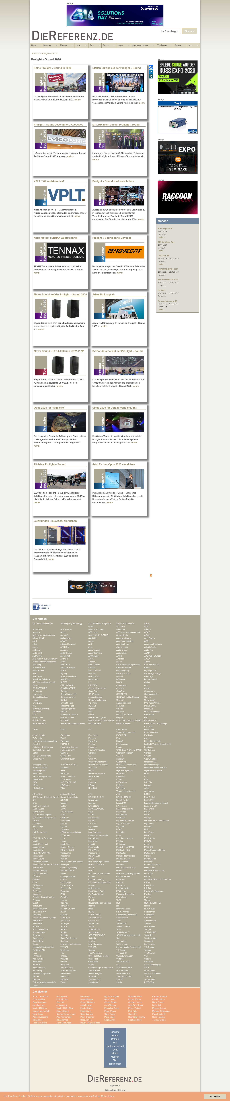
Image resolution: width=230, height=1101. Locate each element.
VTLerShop (37, 971)
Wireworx (64, 976)
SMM (118, 929)
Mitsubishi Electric (40, 862)
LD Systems (121, 815)
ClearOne (120, 691)
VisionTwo (148, 962)
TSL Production (95, 953)
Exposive (92, 738)
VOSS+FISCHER (124, 968)
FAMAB (119, 741)
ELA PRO (64, 720)
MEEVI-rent (149, 853)
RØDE (91, 912)
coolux (35, 700)
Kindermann (93, 800)
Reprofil (91, 906)
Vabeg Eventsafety (124, 956)
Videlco (147, 959)
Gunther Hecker (135, 1002)
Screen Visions (95, 918)
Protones (36, 900)
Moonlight (64, 865)
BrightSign (148, 676)
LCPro (91, 815)
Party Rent (149, 885)
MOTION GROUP (96, 865)
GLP (90, 756)
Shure (91, 926)
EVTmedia (37, 738)
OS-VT (35, 882)
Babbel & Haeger (67, 668)
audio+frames (66, 653)
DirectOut (148, 709)
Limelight (148, 826)
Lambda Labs (38, 809)
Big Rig (63, 673)
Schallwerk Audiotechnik (126, 915)
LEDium (36, 820)
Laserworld (149, 809)
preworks (36, 894)
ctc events (92, 703)
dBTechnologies (67, 706)
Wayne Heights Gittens (90, 1023)
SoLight (147, 929)
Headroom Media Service (155, 768)
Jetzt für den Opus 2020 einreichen (113, 464)
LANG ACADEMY (96, 809)
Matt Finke (132, 1011)
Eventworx (93, 735)
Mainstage (120, 844)
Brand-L (119, 676)
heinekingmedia (39, 771)
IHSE (146, 779)
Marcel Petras (134, 1008)
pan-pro (91, 885)
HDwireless (121, 768)
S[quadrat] (148, 941)
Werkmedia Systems (41, 973)
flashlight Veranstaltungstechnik (158, 744)
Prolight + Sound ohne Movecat (111, 238)
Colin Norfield (62, 999)
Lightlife (63, 826)
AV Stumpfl (65, 656)
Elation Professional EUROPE (101, 720)
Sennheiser (65, 921)
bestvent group (122, 670)
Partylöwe (36, 888)
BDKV (63, 670)
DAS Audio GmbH (152, 703)
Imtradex (92, 782)
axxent (119, 662)
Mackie (35, 841)
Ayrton (147, 662)
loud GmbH (149, 832)
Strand (119, 938)
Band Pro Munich (123, 668)
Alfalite (147, 635)
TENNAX (64, 947)
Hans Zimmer (158, 1002)
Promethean (121, 897)
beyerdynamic (150, 670)
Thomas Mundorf (63, 1023)
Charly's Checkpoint (97, 688)
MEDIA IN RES (123, 850)
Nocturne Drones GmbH (99, 874)
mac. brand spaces (124, 838)
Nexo (90, 870)
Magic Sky (65, 844)
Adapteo (36, 632)
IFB (89, 779)
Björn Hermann (134, 996)
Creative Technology (97, 700)
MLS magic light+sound (98, 862)
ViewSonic (37, 962)
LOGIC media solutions (70, 832)
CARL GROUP (67, 685)
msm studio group (152, 865)
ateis (90, 647)
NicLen (119, 870)
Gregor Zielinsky (87, 1002)
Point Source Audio (96, 891)
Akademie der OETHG (98, 635)
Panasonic (121, 885)
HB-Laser (92, 768)
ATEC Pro (64, 647)
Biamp (35, 673)
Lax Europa (121, 812)
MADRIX (148, 841)
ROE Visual (149, 909)
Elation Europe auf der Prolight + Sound (116, 68)
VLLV (118, 965)
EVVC (63, 738)
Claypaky (64, 691)
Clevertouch (149, 691)
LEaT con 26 (163, 255)
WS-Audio (92, 976)
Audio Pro (148, 650)
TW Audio (36, 956)
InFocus (91, 785)
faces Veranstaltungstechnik (44, 741)
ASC (90, 644)
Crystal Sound (66, 703)
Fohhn (119, 747)
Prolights (64, 897)
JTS (118, 794)
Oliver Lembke (86, 1014)
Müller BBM (37, 868)
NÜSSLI (36, 876)
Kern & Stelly (150, 797)
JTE (90, 794)
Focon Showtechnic (69, 747)
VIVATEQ (64, 965)
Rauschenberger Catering (99, 903)
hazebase (64, 768)
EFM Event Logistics (97, 718)
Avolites (91, 662)
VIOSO (63, 962)
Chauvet (120, 688)
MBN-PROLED (67, 850)
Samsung (36, 915)
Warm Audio (149, 971)
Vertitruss (120, 959)
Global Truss (65, 756)
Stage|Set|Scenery (68, 938)
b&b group (36, 665)
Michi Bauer (37, 1014)
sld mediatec (149, 926)
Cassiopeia (121, 685)
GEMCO (64, 753)
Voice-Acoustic (39, 968)
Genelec (92, 753)
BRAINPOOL (94, 676)
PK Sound (36, 891)
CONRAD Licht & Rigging (127, 697)
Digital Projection (67, 709)
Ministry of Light (123, 859)
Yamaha (36, 979)
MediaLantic (65, 853)
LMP (146, 829)
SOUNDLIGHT (123, 932)
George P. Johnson (124, 753)
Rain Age (64, 903)
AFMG (147, 632)
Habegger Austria (40, 765)
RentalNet (64, 906)
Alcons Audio (122, 635)
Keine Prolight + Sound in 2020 (52, 68)
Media (119, 46)
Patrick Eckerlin (159, 1014)
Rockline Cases (123, 909)
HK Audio (64, 773)
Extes (118, 738)
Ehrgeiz (119, 718)
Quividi (147, 900)
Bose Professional (68, 676)
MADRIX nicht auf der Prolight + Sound (116, 124)
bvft (90, 682)
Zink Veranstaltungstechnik (44, 982)
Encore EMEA (94, 723)
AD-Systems (66, 629)
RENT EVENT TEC (152, 903)
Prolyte (91, 897)
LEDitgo (147, 818)
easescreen (37, 718)
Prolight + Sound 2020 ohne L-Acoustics (58, 124)
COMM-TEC (122, 694)
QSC (118, 900)
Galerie (177, 45)
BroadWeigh (65, 679)
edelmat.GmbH (67, 718)
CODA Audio (93, 694)
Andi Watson (61, 996)
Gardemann (149, 750)
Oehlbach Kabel (123, 876)
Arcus (91, 641)
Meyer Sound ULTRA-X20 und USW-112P (59, 351)
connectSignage (95, 697)
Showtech (36, 926)
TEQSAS (92, 947)
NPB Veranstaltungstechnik (128, 874)
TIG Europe (149, 947)
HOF (146, 773)
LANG (63, 809)
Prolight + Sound (49, 53)
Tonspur (91, 950)
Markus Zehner (67, 847)
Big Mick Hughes (111, 996)
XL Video (148, 976)
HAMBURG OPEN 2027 (168, 269)
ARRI (146, 641)
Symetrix (64, 941)
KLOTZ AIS (149, 800)
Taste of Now (122, 944)
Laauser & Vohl (150, 806)
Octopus (92, 876)
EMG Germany (39, 723)
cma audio (37, 694)
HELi (62, 771)
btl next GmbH (150, 679)
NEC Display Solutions (126, 868)
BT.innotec (120, 679)
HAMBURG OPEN (68, 765)
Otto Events (65, 882)
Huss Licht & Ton (67, 776)
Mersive (147, 856)
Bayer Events (38, 670)
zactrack (64, 979)
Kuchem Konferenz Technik (156, 803)
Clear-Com (93, 691)
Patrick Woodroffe (40, 1017)
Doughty (120, 712)
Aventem (64, 659)
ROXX (63, 912)
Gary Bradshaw (39, 1002)
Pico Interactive (123, 888)
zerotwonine (149, 979)
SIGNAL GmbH (123, 926)
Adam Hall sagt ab (103, 294)
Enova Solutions (123, 723)
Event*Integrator (151, 732)
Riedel (147, 906)
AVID (90, 659)
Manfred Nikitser (39, 1008)
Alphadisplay (65, 638)
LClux (62, 815)
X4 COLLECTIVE (124, 976)
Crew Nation (149, 700)
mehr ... (162, 237)
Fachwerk (64, 741)
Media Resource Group (154, 850)
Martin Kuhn (85, 1011)
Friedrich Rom (158, 999)
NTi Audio (148, 874)
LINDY (35, 829)
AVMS (63, 662)
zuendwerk (93, 982)
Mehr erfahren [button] (107, 1096)
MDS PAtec (93, 850)
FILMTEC (64, 744)
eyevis (147, 738)
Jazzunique (149, 791)
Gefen (35, 753)
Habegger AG (150, 762)
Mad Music (93, 841)
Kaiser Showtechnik (69, 797)
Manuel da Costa (111, 1008)
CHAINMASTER (67, 688)
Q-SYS (91, 900)
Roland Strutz (62, 1020)
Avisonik (120, 659)
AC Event (120, 626)
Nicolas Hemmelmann (66, 1014)
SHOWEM (37, 923)
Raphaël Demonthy (136, 1017)
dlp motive (36, 712)
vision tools (93, 962)
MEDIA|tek (121, 853)
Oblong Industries (68, 876)
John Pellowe (86, 1005)
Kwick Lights (93, 806)
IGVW (119, 779)
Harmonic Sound (39, 768)
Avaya (119, 656)
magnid (91, 844)
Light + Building (123, 823)
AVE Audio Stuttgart (152, 656)
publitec (63, 900)
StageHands (37, 938)
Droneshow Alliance (69, 715)
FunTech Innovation (96, 750)
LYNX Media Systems (42, 838)
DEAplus (92, 706)
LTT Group (65, 835)
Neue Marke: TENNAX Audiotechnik (55, 238)
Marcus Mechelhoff (40, 1011)
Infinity (35, 785)
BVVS (119, 682)
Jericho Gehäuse (67, 794)
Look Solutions (94, 832)
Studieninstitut (150, 938)
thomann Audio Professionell (128, 947)
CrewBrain (37, 703)
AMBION (92, 638)
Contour (147, 697)
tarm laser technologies (70, 944)
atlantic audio (122, 647)
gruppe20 (120, 759)
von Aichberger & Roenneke (100, 968)
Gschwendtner (150, 759)
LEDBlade (120, 818)
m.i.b (62, 838)
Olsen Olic (132, 1014)
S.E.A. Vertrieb (122, 912)
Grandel (147, 756)
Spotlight (64, 935)
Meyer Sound (38, 859)
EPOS (35, 729)
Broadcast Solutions (41, 679)
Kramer (91, 803)
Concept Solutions (40, 697)
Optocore (120, 879)
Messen (63, 46)
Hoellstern (120, 773)
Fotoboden (148, 747)
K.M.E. (147, 794)
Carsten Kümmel (159, 996)
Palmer (147, 882)
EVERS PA (121, 735)
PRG (62, 894)
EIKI (146, 718)
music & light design (69, 868)
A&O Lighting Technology (71, 623)
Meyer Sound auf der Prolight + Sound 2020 (60, 294)
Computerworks (151, 694)
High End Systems (124, 771)
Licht (78, 46)
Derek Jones (110, 999)
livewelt (91, 829)
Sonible (63, 932)
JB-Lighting (37, 794)
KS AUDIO (121, 803)
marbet (147, 844)
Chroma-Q (37, 691)
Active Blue (37, 629)
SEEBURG (37, 921)
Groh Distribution (67, 759)
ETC (90, 729)
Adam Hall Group (95, 629)
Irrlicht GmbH (38, 788)
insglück (147, 785)
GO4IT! (119, 756)
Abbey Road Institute (125, 623)
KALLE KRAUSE (123, 797)
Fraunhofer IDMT (67, 750)
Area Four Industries (125, 641)
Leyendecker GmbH (125, 820)
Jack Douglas (38, 1005)
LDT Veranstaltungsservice (44, 818)
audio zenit (37, 653)
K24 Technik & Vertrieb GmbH (45, 797)
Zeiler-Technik (94, 979)
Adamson (120, 629)
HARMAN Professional (126, 765)
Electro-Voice (150, 720)
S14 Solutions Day (166, 242)
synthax (91, 941)
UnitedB (63, 956)
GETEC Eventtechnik (41, 756)
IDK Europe (65, 779)
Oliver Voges (110, 1014)
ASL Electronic (122, 644)
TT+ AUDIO (121, 953)
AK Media (64, 635)
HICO (90, 771)
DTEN (91, 715)
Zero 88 (119, 979)
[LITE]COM (149, 982)
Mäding (119, 841)
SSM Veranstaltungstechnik (128, 935)
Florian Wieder (134, 999)
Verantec (64, 959)
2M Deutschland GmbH (42, 623)
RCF (118, 903)
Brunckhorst (93, 679)
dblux (34, 706)
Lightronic (120, 826)
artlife (34, 644)
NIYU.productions (40, 874)
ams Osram (149, 638)
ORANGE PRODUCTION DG (157, 879)
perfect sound (94, 888)
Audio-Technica (95, 653)
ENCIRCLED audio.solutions (72, 723)
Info (189, 46)
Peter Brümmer (87, 1017)
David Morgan (86, 999)
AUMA (147, 653)
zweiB (119, 982)
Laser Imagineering (124, 809)
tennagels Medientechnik (43, 947)
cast (146, 685)
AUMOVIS (37, 656)
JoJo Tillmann (110, 1005)
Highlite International (153, 771)
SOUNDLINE (150, 932)
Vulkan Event (94, 971)
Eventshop (65, 735)
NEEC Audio (149, 868)
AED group (93, 632)
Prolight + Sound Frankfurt (43, 897)
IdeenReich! (37, 779)
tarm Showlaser (95, 944)
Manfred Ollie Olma (64, 1008)
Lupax (119, 835)
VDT (146, 956)
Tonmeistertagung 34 (167, 301)
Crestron (120, 700)
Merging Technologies (125, 856)
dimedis (119, 709)
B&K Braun (65, 665)
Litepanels (64, 829)
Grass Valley (38, 759)
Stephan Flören (134, 1020)
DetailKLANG (150, 706)
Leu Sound (65, 820)
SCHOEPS (65, 918)
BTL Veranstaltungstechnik (44, 682)
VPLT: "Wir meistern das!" (49, 181)
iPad (115, 1042)
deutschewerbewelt (40, 709)
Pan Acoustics (66, 885)
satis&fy (63, 915)
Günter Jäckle (110, 1002)
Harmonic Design (151, 765)
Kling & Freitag (122, 800)
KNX (34, 803)
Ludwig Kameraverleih (98, 835)
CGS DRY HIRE (39, 688)
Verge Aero (93, 959)
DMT (90, 712)
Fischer (91, 744)
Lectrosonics (94, 818)
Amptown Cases (123, 638)
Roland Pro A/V (39, 912)
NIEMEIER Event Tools (154, 870)
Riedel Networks (39, 909)
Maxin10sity (37, 850)
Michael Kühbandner (161, 1011)
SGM (118, 921)
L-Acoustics (121, 806)
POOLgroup (121, 891)
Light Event (149, 823)
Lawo (90, 812)
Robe (90, 909)
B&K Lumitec (94, 665)
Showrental (121, 923)
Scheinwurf (149, 915)
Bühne (105, 46)
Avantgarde (93, 656)
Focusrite (92, 747)
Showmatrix (93, 923)
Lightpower (93, 826)
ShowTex (64, 926)
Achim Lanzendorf (40, 996)
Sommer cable (38, 932)
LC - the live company (42, 815)
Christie (147, 688)
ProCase (148, 894)
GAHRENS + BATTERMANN (129, 750)
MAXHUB (148, 847)
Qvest (35, 903)
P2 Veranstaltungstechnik (99, 882)
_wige (35, 985)
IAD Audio (120, 776)
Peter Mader (109, 1017)
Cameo (35, 685)
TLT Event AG (38, 950)
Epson (63, 729)
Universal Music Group (98, 956)
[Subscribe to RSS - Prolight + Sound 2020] (92, 575)
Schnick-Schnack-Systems (44, 918)
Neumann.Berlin (67, 870)
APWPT (63, 641)
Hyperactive (93, 776)
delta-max (120, 706)
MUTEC (92, 868)
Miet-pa (63, 859)
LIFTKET (92, 823)
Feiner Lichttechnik (152, 741)
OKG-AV (36, 879)
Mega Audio (37, 856)
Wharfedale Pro (123, 973)
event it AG (149, 729)
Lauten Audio (38, 812)
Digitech (91, 709)
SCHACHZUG (94, 915)
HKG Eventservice (96, 773)
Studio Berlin (37, 941)
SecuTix (147, 918)
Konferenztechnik (139, 46)
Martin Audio (93, 847)
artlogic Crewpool (67, 644)
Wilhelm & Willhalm (152, 973)
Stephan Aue (109, 1020)
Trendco (147, 950)
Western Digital (95, 973)
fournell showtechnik (41, 750)
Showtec (148, 923)
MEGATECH (94, 856)
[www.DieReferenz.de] (72, 42)
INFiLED (148, 782)
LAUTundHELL (66, 812)
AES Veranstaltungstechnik (128, 632)
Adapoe (147, 629)
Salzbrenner (149, 912)
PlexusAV (64, 891)
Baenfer (91, 668)
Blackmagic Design (152, 673)
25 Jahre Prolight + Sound (49, 464)
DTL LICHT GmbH (124, 715)
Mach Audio (149, 838)
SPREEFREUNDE (96, 935)
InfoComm (65, 785)
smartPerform (94, 929)
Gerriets (147, 753)
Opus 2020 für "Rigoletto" (49, 407)
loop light (120, 832)
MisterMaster (150, 859)
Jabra (146, 788)
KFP (34, 800)
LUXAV (147, 835)
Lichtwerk (36, 823)
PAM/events (37, 885)
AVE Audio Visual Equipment (44, 659)
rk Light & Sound (67, 909)
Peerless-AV (65, 888)
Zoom (62, 982)
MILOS (91, 859)
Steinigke (92, 938)
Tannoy (35, 944)
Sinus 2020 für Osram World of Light (114, 407)
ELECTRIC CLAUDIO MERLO (129, 720)
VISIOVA (36, 965)
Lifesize (63, 823)
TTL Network (149, 953)
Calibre (147, 682)
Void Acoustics (66, 968)
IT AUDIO (92, 788)
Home (33, 45)
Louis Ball (156, 1005)
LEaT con (64, 818)
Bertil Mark (85, 996)
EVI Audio (148, 735)
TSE (62, 953)
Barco (146, 668)
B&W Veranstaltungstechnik (128, 665)
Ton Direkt (64, 950)
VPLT (146, 968)
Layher (147, 812)
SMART (63, 929)
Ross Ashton (86, 1020)
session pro (93, 921)
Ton (91, 46)
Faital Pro (92, 741)
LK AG (119, 829)
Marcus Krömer (159, 1008)
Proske (147, 897)
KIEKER (64, 800)
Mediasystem (94, 853)
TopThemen (162, 45)
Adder (63, 632)
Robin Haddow (158, 1017)
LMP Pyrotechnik (40, 832)
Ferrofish (36, 744)
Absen (147, 623)
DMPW (63, 712)
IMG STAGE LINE (68, 782)
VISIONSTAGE (123, 962)
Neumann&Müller (40, 870)
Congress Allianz (67, 697)
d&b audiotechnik (123, 703)
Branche (46, 46)
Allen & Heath (38, 638)
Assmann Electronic (153, 644)
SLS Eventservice (40, 929)
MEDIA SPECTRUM (41, 853)
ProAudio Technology (125, 894)
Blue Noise (37, 676)
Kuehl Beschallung (40, 806)
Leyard (91, 820)
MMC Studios (122, 862)
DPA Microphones (152, 712)
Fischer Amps (122, 744)
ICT (145, 776)
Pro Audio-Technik (96, 894)
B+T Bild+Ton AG (151, 665)
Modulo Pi (148, 862)
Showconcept (150, 921)
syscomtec (121, 941)
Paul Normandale (63, 1017)
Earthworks (149, 715)
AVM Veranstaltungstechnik (44, 662)
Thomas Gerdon (39, 1023)
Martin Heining (62, 1011)
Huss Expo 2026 (165, 228)
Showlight (64, 923)
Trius (34, 953)
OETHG (147, 876)
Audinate (64, 650)
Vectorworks (37, 959)
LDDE (147, 815)
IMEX (34, 782)
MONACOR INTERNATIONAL (45, 865)
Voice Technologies (152, 965)
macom (63, 841)
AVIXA (147, 659)
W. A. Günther (122, 971)
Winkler (35, 976)
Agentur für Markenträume (43, 635)
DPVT (35, 715)
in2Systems (121, 782)
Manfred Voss (86, 1008)
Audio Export (94, 650)
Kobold (63, 803)
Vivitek (91, 965)
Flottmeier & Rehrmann (42, 747)
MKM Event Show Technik (71, 862)
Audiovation (121, 653)
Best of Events (94, 670)
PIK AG (147, 888)
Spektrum (36, 935)
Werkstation (65, 973)
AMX (34, 641)
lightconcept (37, 826)
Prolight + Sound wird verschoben (113, 181)
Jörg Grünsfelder (135, 1005)
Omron (63, 879)
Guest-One (121, 762)
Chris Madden (38, 999)
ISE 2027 (161, 290)
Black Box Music (123, 673)
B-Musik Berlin (38, 668)
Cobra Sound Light (68, 694)
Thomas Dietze (159, 1020)
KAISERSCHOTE (96, 797)
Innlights (120, 785)
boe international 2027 (168, 280)
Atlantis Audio (150, 647)
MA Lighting (93, 838)
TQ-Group (120, 950)
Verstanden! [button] (215, 1096)
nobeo (63, 874)
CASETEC (93, 685)
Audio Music (121, 650)
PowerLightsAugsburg (153, 891)
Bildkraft (91, 673)
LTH (34, 835)
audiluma (36, 650)
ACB (146, 626)
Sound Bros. (93, 932)
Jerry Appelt (61, 1005)
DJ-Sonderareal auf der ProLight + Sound (117, 351)
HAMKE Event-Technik (98, 765)
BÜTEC (63, 682)
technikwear (149, 944)
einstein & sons (39, 720)
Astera (35, 647)
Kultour (63, 806)
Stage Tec (148, 935)
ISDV (62, 788)
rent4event (37, 906)
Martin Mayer (110, 1011)
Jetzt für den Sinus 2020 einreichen (55, 521)
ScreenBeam (122, 918)
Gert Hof (60, 1002)
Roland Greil (37, 1020)
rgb (117, 906)
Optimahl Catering (96, 879)
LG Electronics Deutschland (156, 820)
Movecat (120, 865)
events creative (39, 735)
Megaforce (65, 856)
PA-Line (119, 882)
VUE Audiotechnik (68, 971)
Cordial (63, 700)
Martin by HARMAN (125, 847)
